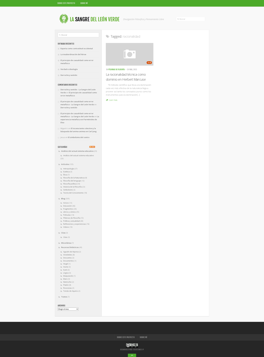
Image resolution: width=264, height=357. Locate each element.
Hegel (65, 264)
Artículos (65, 164)
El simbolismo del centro (78, 137)
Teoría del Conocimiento (73, 193)
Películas (67, 215)
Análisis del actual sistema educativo (77, 151)
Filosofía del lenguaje (72, 180)
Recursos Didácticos (70, 247)
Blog (63, 198)
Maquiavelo (68, 276)
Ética (65, 174)
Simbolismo (68, 190)
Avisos (66, 203)
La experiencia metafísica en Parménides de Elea (80, 119)
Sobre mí (84, 3)
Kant (65, 270)
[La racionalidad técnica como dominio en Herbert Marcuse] (129, 54)
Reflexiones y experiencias (74, 224)
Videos (66, 227)
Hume (65, 267)
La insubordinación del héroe (73, 54)
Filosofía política (70, 183)
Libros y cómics (69, 212)
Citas (63, 233)
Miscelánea (66, 243)
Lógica (65, 273)
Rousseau (67, 288)
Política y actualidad (71, 221)
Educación (67, 206)
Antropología (68, 168)
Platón (66, 285)
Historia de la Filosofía (72, 187)
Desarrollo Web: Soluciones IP (132, 349)
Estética (66, 171)
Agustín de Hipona (71, 251)
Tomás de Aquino (70, 291)
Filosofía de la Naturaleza (74, 177)
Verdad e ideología (69, 69)
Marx (65, 279)
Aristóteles (67, 254)
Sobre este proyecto (66, 3)
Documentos (68, 261)
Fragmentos (68, 209)
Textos (64, 296)
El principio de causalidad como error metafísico (77, 62)
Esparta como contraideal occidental (77, 48)
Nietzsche (67, 282)
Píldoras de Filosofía (116, 69)
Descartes (67, 257)
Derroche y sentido (69, 75)
